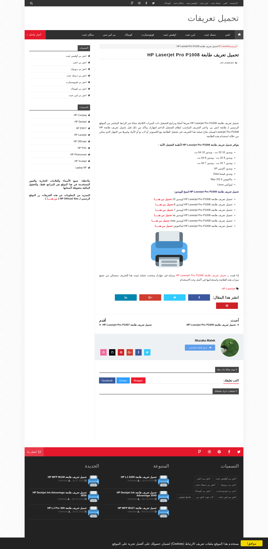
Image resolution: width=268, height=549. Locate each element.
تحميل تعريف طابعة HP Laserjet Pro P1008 (193, 54)
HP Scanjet (81, 161)
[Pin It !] (227, 305)
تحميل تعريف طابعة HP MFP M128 (67, 477)
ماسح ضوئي (185, 497)
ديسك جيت (216, 3)
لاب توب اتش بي (204, 497)
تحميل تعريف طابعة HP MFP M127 (137, 508)
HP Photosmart (78, 154)
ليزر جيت (204, 3)
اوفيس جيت (191, 3)
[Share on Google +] (150, 297)
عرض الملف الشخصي (198, 347)
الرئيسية (234, 3)
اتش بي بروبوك (79, 69)
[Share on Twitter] (175, 297)
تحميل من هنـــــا (163, 199)
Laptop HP (81, 167)
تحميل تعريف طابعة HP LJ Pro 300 (67, 508)
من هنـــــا (52, 198)
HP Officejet (80, 141)
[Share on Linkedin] (126, 297)
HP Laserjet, (227, 63)
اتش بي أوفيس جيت (76, 56)
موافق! (251, 543)
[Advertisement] (169, 95)
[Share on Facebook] (199, 297)
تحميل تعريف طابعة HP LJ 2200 (139, 477)
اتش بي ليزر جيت (78, 95)
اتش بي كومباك (79, 88)
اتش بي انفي (80, 62)
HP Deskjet (81, 121)
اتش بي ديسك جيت (77, 75)
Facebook (107, 380)
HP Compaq (80, 115)
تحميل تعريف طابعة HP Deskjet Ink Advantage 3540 (137, 494)
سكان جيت (178, 3)
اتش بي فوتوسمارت (76, 82)
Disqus (123, 380)
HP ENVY (81, 128)
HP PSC (82, 148)
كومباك (167, 3)
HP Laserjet (223, 46)
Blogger (138, 380)
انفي (225, 3)
